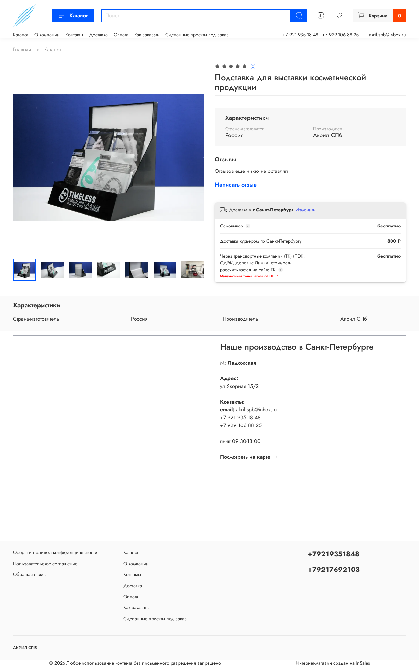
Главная (22, 49)
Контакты (74, 34)
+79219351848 (333, 554)
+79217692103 (334, 569)
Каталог (78, 15)
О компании (47, 34)
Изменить (305, 210)
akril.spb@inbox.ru (387, 34)
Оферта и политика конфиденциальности (55, 552)
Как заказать (146, 34)
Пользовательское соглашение (45, 563)
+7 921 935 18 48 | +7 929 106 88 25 (320, 34)
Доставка (98, 34)
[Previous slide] (23, 158)
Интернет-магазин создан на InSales (333, 663)
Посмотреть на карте (245, 457)
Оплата (121, 34)
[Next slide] (194, 158)
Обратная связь (29, 574)
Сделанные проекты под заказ (196, 34)
